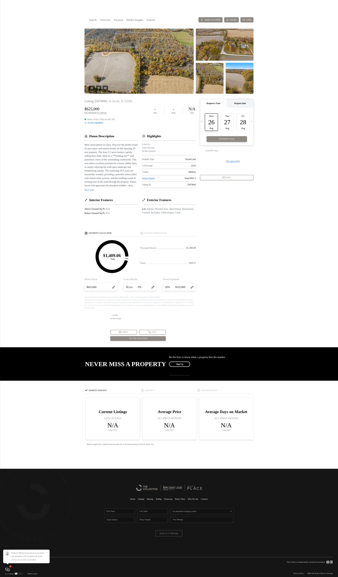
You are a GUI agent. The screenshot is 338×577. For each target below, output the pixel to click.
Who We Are (193, 499)
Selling (158, 499)
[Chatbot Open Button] (7, 569)
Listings (141, 499)
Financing (168, 499)
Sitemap (330, 573)
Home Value (180, 499)
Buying (150, 499)
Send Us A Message (169, 533)
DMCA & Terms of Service (316, 573)
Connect (204, 499)
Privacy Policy (299, 573)
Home (132, 499)
